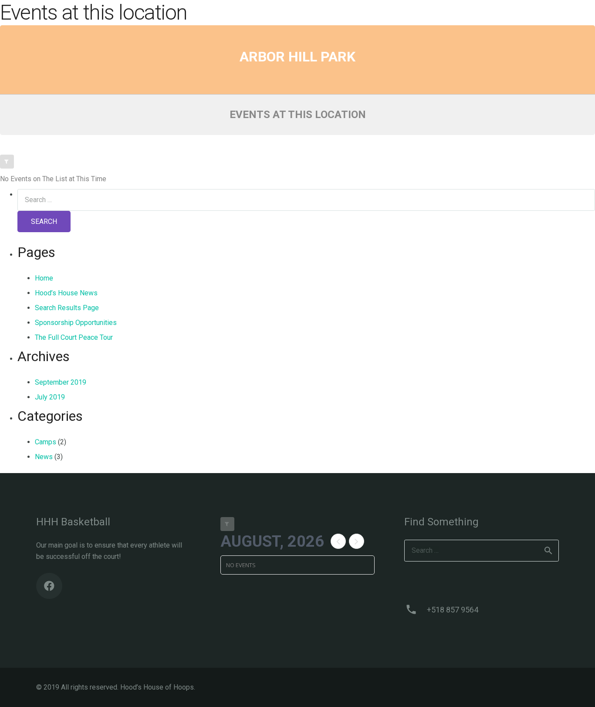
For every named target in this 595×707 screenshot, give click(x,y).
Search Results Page (67, 308)
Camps (45, 442)
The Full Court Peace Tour (74, 337)
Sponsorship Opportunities (76, 322)
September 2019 (60, 382)
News (44, 457)
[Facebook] (49, 586)
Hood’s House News (66, 293)
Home (44, 278)
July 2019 (50, 397)
